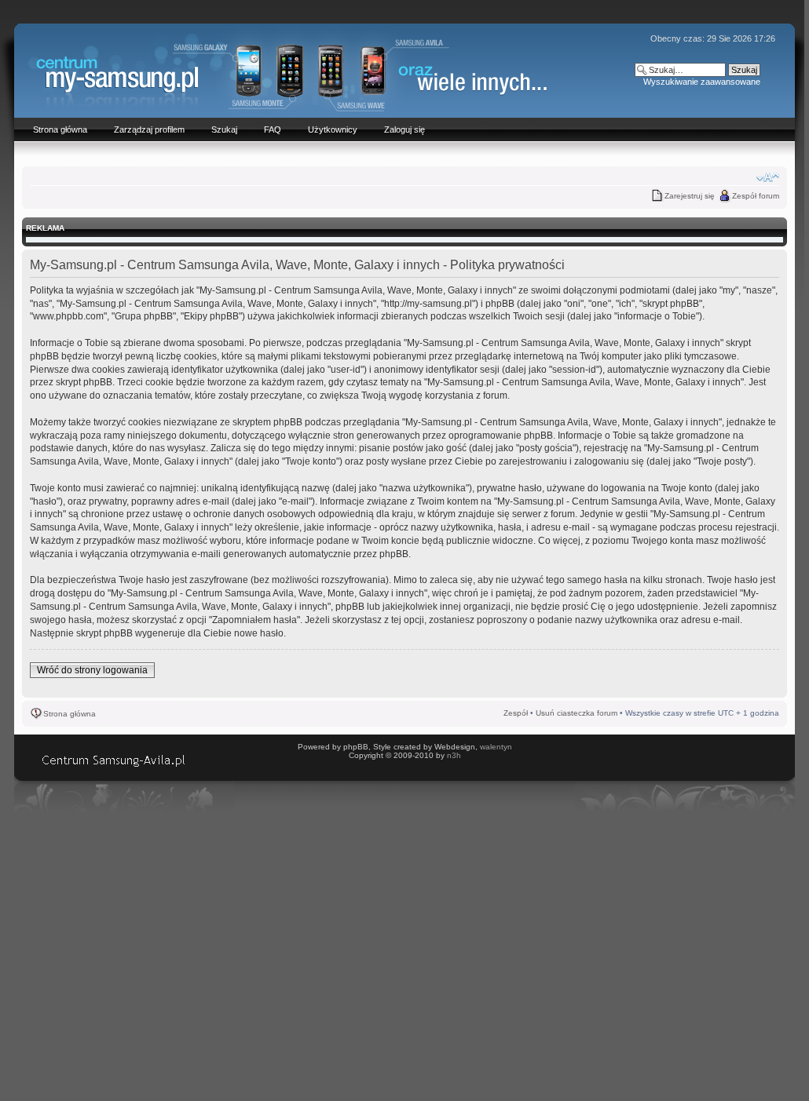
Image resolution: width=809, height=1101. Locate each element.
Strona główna (69, 713)
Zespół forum (755, 195)
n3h (454, 755)
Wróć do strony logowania (92, 670)
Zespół (515, 713)
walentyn (496, 746)
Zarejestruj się (689, 195)
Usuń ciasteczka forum (576, 713)
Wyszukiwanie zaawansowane (701, 81)
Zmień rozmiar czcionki (767, 177)
